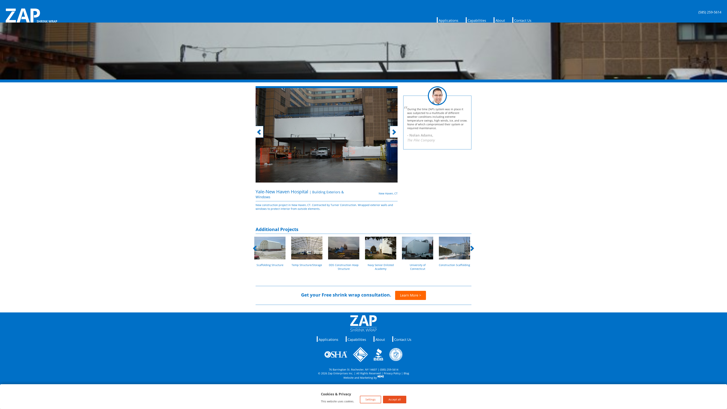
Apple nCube (419, 265)
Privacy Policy (392, 373)
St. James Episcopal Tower (271, 267)
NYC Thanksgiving (308, 265)
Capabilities (477, 20)
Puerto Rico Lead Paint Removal (456, 267)
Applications (448, 20)
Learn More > (410, 295)
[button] (266, 152)
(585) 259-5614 (709, 12)
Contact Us (522, 20)
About (500, 20)
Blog (406, 373)
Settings (370, 399)
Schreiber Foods (382, 265)
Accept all (394, 399)
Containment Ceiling (345, 265)
